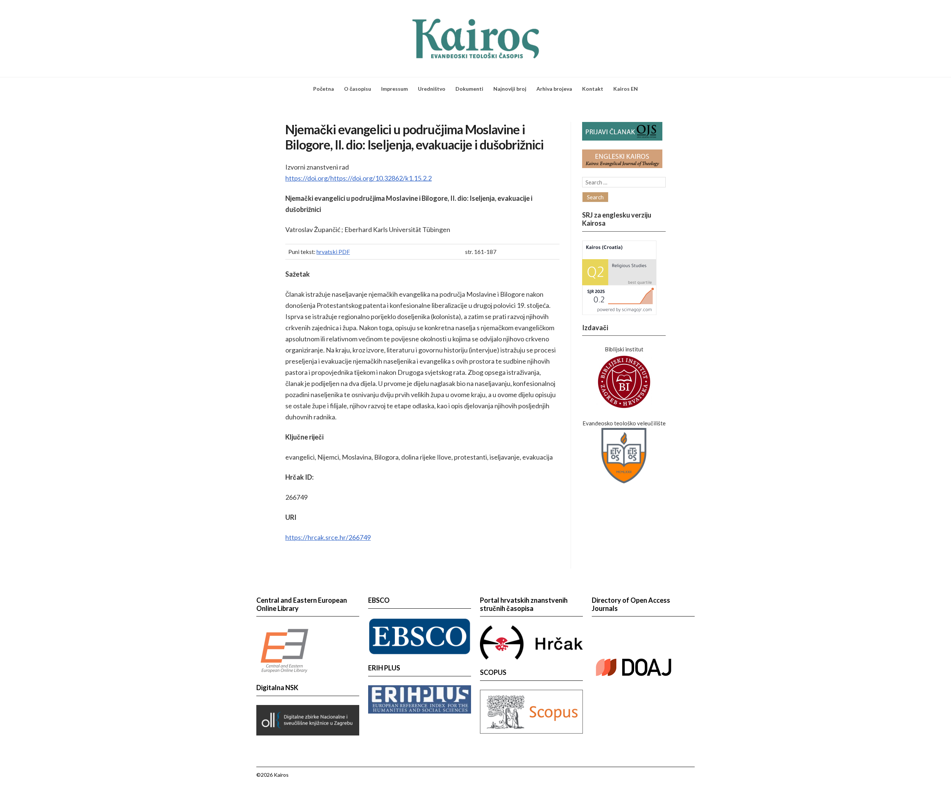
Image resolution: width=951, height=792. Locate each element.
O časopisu (357, 89)
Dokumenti (469, 89)
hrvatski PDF (333, 251)
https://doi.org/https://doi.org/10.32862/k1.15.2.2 (358, 178)
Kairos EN (625, 89)
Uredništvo (431, 89)
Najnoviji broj (509, 89)
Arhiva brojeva (554, 89)
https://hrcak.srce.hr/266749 (328, 537)
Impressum (394, 89)
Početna (323, 89)
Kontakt (592, 89)
